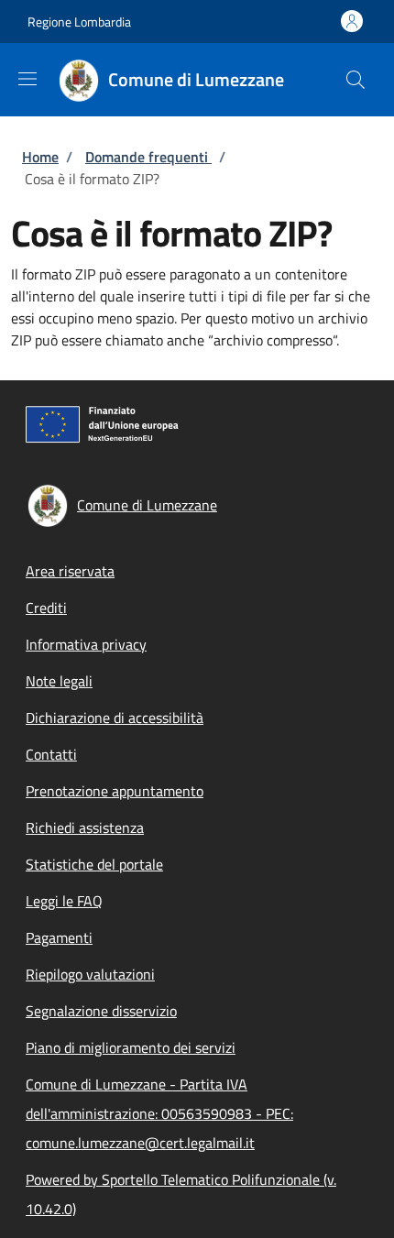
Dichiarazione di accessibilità (114, 718)
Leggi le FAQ (64, 901)
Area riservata (70, 571)
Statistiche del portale (94, 864)
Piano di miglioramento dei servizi (130, 1047)
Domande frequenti (148, 157)
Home (40, 157)
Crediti (46, 608)
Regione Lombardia (79, 21)
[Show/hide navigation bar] (27, 79)
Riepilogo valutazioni (90, 974)
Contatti (51, 754)
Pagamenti (59, 937)
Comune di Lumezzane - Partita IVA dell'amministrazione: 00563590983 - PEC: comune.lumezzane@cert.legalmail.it (159, 1113)
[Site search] (356, 80)
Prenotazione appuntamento (114, 791)
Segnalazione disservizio (101, 1011)
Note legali (59, 681)
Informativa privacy (86, 644)
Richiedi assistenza (85, 827)
